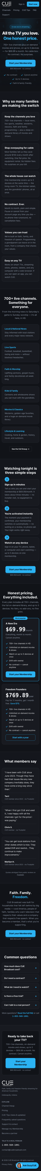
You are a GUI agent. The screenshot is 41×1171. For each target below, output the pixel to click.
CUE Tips (26, 10)
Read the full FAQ (25, 1013)
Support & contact (10, 1124)
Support (5, 15)
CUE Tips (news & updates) (14, 1115)
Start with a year (20, 737)
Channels (6, 10)
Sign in (22, 4)
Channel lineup (8, 1106)
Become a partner (9, 1133)
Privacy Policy (7, 1164)
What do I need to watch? (20, 987)
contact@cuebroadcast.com (14, 1150)
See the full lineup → (20, 449)
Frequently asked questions (14, 1119)
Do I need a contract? (20, 978)
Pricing (16, 10)
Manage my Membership (12, 1129)
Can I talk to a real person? (20, 1005)
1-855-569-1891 (20, 1016)
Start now (33, 4)
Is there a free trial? (20, 996)
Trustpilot (20, 875)
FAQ (34, 10)
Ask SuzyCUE (29, 1165)
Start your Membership (20, 63)
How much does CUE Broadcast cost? (20, 968)
